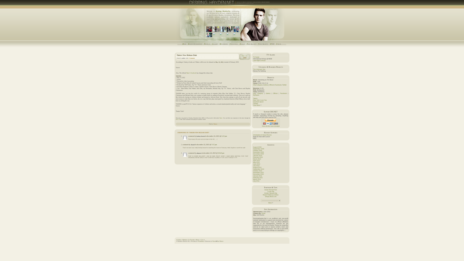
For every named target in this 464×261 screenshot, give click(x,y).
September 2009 (258, 149)
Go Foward (191, 239)
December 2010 (258, 174)
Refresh (185, 239)
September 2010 (258, 169)
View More (256, 105)
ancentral (234, 44)
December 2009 (258, 154)
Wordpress (201, 241)
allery (215, 44)
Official (271, 85)
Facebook (278, 85)
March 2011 (257, 179)
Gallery (265, 85)
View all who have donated (271, 126)
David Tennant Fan (271, 190)
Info (254, 85)
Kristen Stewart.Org (270, 193)
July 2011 (256, 181)
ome (184, 44)
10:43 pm (221, 153)
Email (263, 213)
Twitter (284, 85)
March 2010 (257, 159)
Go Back (178, 239)
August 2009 (257, 147)
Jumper (255, 103)
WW (272, 44)
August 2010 (257, 167)
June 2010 (256, 164)
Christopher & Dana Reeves (262, 135)
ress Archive (251, 44)
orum (278, 44)
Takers (220, 118)
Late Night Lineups (259, 60)
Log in (203, 239)
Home (197, 239)
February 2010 (258, 157)
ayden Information (195, 44)
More (270, 203)
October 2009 (257, 150)
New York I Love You (260, 100)
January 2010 (257, 155)
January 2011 (257, 176)
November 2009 (258, 152)
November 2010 (258, 172)
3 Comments (191, 58)
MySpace (256, 95)
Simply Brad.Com (270, 196)
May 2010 (256, 162)
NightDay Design (217, 241)
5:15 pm (224, 136)
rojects (207, 44)
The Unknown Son (259, 69)
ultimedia (224, 44)
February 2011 (258, 177)
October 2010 (257, 171)
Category (259, 85)
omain (242, 44)
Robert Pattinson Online (271, 195)
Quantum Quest (258, 102)
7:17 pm (214, 144)
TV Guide (256, 57)
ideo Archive (263, 44)
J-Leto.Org (270, 191)
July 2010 (256, 166)
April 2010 (256, 161)
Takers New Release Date (187, 55)
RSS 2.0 (178, 119)
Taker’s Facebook (191, 73)
